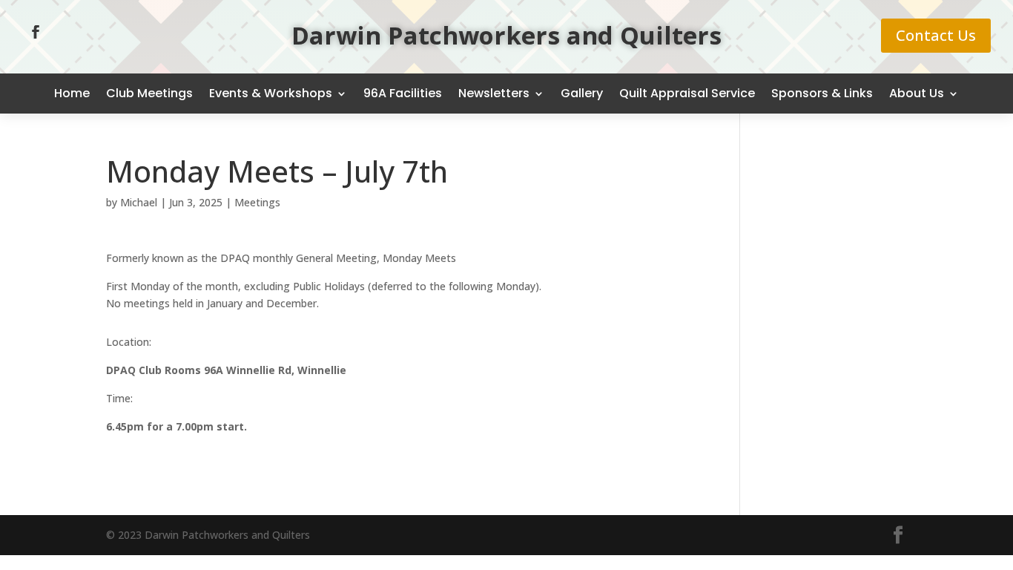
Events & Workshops (270, 93)
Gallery (582, 93)
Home (72, 93)
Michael (138, 202)
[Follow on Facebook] (35, 32)
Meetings (257, 202)
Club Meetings (149, 93)
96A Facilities (402, 93)
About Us (916, 93)
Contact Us (936, 35)
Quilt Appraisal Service (687, 93)
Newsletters (493, 93)
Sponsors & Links (822, 93)
